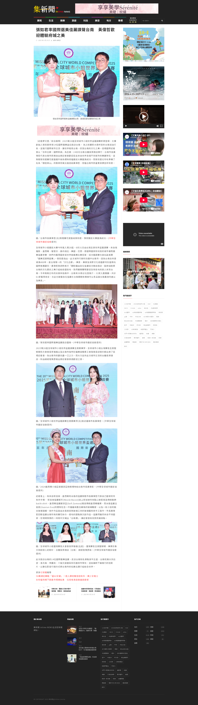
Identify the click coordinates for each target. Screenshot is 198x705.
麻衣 (125, 346)
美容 (97, 20)
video (139, 308)
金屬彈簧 (127, 342)
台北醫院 (127, 312)
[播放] (126, 126)
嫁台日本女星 (128, 321)
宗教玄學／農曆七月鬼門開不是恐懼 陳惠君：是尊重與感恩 (61, 591)
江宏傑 (126, 329)
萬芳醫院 (136, 338)
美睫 (153, 333)
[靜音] (158, 126)
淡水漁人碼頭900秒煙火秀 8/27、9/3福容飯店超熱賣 (87, 649)
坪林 (131, 317)
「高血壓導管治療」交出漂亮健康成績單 (88, 658)
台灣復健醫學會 (137, 312)
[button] (143, 116)
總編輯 (153, 278)
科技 (85, 20)
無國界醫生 (144, 329)
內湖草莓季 (154, 308)
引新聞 (43, 572)
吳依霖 (161, 312)
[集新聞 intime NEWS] (53, 7)
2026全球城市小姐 (139, 304)
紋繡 (147, 333)
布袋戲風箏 (138, 321)
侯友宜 (146, 308)
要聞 (39, 20)
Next (162, 273)
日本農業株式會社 (155, 321)
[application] (143, 116)
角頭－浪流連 (152, 338)
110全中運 (127, 304)
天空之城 (138, 317)
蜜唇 (143, 338)
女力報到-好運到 (148, 317)
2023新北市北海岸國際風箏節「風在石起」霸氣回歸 (144, 272)
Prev (124, 273)
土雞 (125, 317)
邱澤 (160, 338)
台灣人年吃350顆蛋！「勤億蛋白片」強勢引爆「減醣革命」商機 (88, 630)
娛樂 (62, 20)
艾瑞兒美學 (127, 338)
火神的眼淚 (134, 329)
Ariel (149, 304)
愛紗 (146, 321)
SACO (126, 308)
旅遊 (74, 20)
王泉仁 (152, 329)
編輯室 (58, 40)
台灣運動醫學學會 (150, 312)
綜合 (135, 639)
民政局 (155, 325)
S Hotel (133, 308)
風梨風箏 (156, 342)
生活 (51, 20)
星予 (125, 325)
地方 (109, 20)
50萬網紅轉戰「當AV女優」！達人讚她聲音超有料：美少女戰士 (67, 575)
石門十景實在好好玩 (130, 333)
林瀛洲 (132, 325)
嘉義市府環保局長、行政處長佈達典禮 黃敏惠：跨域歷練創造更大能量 (91, 591)
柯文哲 (139, 325)
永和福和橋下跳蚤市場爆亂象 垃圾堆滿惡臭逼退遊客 (62, 579)
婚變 (157, 317)
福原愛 (141, 333)
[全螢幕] (161, 126)
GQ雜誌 (155, 304)
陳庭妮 (134, 342)
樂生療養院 (146, 325)
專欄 (120, 20)
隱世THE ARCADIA (144, 342)
